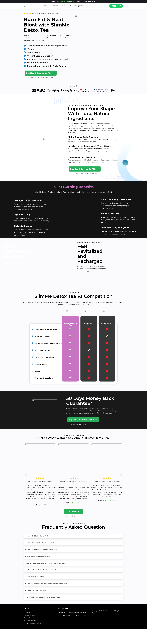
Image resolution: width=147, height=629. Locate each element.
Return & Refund (77, 615)
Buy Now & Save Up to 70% (39, 73)
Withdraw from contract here (33, 623)
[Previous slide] (26, 474)
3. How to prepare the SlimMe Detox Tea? (42, 549)
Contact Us (27, 612)
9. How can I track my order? (37, 590)
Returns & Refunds (30, 620)
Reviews (63, 6)
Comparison (79, 6)
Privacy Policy (28, 618)
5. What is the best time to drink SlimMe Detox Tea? (46, 563)
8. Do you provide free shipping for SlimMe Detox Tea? (47, 583)
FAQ (70, 6)
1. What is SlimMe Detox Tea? (37, 536)
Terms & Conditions (30, 615)
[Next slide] (121, 474)
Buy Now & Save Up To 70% (81, 420)
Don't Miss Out (73, 511)
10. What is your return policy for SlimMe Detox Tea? (46, 597)
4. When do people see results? (38, 556)
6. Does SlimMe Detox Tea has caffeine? (41, 570)
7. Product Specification (35, 577)
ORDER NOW (115, 6)
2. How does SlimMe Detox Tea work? (40, 543)
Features (54, 6)
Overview (45, 6)
